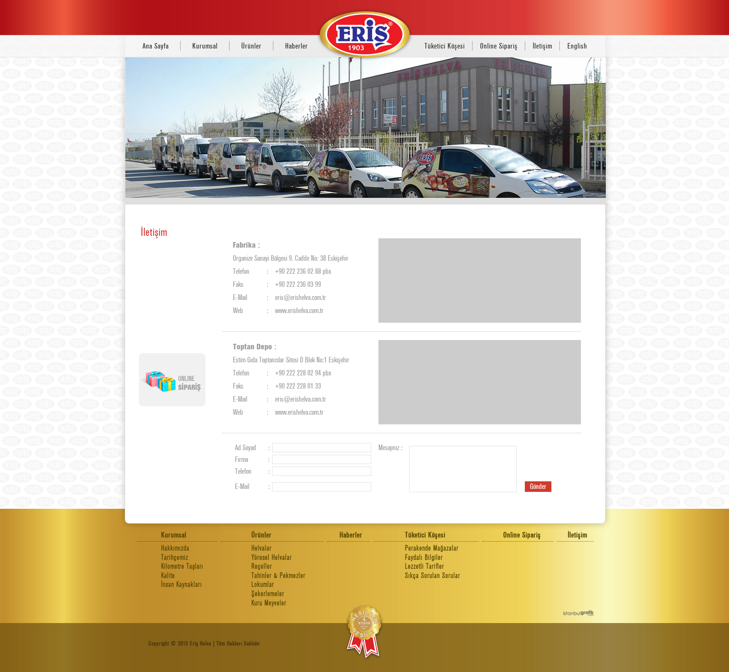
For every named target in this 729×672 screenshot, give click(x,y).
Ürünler (251, 46)
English (577, 46)
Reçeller (261, 566)
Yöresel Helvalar (271, 557)
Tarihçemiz (174, 557)
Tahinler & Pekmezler (278, 575)
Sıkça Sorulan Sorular (432, 575)
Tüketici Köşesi (444, 46)
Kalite (168, 575)
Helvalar (261, 548)
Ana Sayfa (156, 46)
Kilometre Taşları (182, 566)
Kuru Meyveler (268, 603)
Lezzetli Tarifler (424, 566)
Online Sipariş (499, 46)
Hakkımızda (175, 548)
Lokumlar (262, 584)
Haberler (296, 46)
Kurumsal (205, 46)
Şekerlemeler (267, 593)
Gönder (538, 486)
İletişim (542, 46)
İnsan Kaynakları (181, 584)
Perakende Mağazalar (432, 548)
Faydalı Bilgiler (424, 557)
